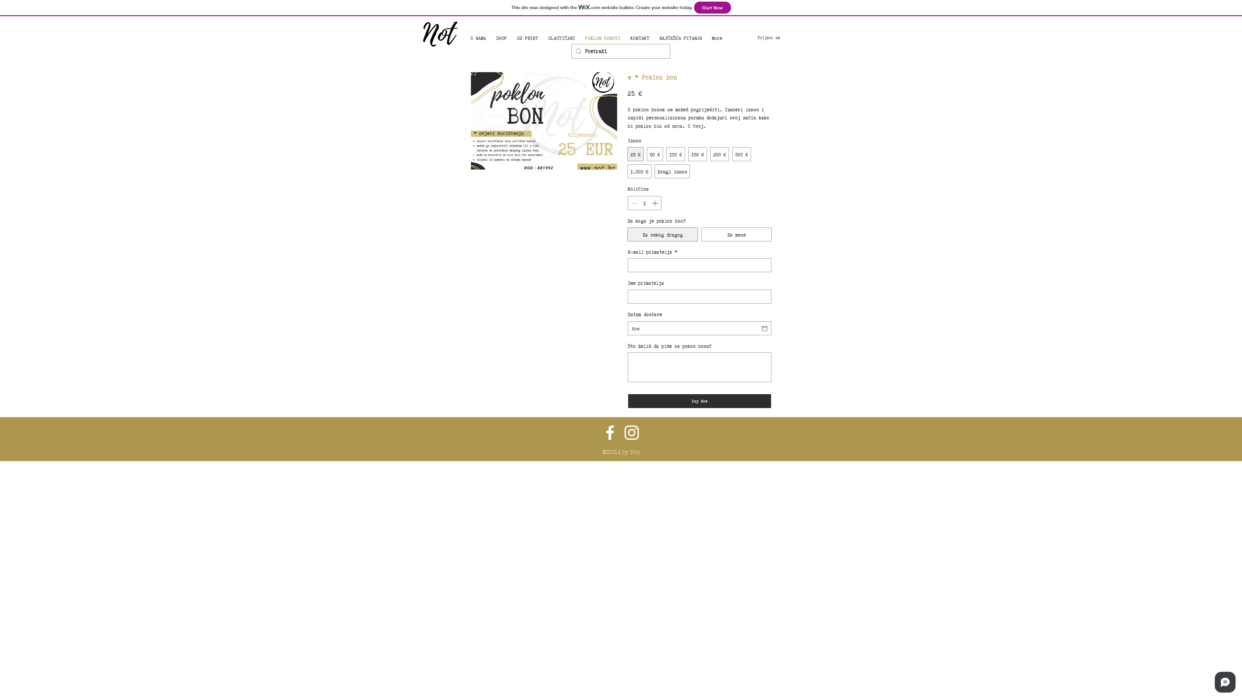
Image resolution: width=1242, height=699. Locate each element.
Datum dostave (645, 314)
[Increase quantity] (655, 203)
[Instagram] (631, 432)
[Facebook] (610, 432)
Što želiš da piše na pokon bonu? (670, 345)
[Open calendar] (764, 328)
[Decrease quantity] (634, 203)
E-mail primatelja (652, 251)
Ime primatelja (646, 282)
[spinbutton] (644, 203)
